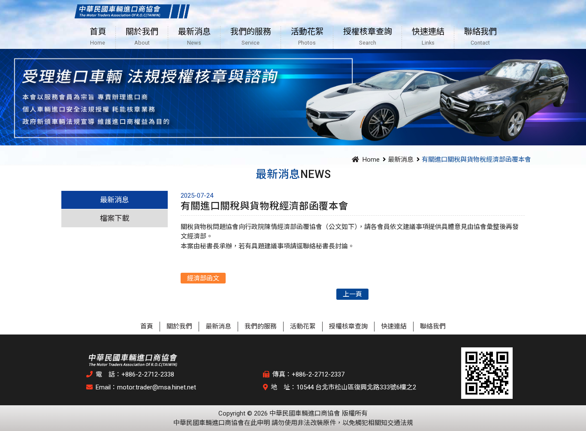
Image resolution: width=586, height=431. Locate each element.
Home (371, 159)
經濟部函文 (203, 278)
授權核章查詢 (348, 326)
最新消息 (401, 159)
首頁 (146, 326)
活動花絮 (303, 326)
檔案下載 (114, 218)
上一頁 (352, 294)
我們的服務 (261, 326)
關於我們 (179, 326)
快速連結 (394, 326)
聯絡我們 (433, 326)
